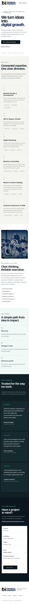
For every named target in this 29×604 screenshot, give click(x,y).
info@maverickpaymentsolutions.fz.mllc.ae (13, 521)
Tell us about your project (11, 42)
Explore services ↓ (5, 46)
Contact (20, 595)
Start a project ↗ (23, 2)
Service (5, 550)
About (9, 595)
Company (5, 542)
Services (5, 595)
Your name (5, 528)
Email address (6, 536)
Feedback (14, 595)
